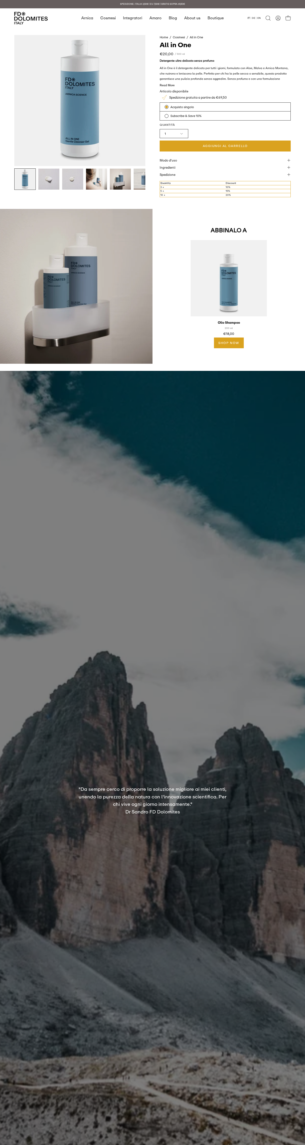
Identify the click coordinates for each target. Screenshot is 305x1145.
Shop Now (228, 343)
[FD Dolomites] (31, 18)
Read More (167, 85)
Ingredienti (167, 167)
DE (253, 17)
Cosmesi (179, 37)
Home (164, 37)
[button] (268, 18)
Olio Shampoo (229, 322)
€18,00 (228, 333)
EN (259, 17)
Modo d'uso (168, 160)
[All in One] (25, 179)
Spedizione (167, 175)
